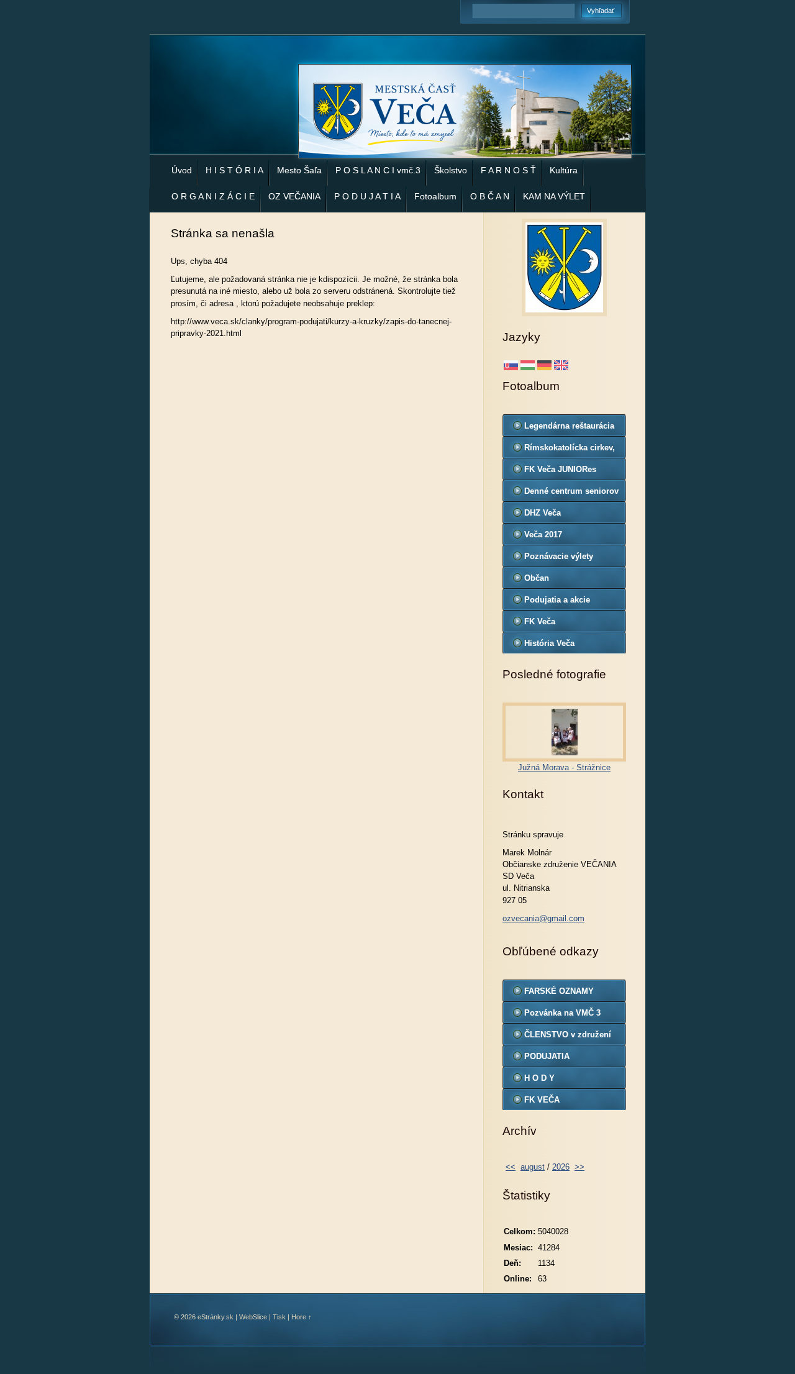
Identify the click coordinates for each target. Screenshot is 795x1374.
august (532, 1167)
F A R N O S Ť (508, 170)
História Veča (549, 643)
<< (511, 1167)
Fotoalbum (435, 196)
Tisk (279, 1317)
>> (579, 1167)
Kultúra (564, 170)
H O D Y (539, 1078)
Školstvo (450, 170)
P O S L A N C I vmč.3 (377, 170)
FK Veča (539, 621)
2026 (561, 1167)
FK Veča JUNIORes (560, 469)
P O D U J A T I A (367, 196)
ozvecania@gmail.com (543, 918)
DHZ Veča (542, 512)
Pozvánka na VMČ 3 (562, 1012)
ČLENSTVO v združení (567, 1034)
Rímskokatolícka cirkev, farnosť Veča (569, 450)
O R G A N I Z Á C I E (213, 196)
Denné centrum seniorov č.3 (571, 493)
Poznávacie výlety (558, 556)
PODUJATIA (547, 1056)
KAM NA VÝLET (554, 196)
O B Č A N (489, 196)
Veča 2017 (543, 534)
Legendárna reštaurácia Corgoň (569, 428)
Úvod (181, 170)
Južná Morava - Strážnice (564, 767)
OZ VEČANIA (294, 196)
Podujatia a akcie (557, 599)
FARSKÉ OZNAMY (559, 991)
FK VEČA (542, 1099)
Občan (536, 578)
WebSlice (253, 1317)
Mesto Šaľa (299, 170)
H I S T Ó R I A (234, 170)
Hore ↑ (301, 1317)
